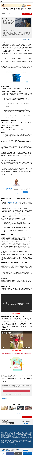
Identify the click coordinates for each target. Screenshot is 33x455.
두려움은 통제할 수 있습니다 (12, 202)
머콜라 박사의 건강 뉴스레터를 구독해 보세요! (6, 421)
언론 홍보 (18, 444)
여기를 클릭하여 (14, 440)
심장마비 (3, 130)
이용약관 (15, 444)
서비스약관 (7, 450)
